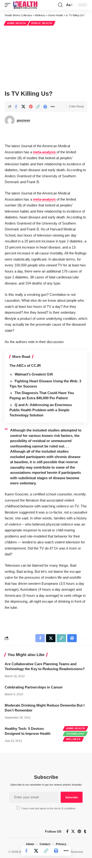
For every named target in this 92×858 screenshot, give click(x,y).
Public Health (41, 23)
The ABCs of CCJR (25, 366)
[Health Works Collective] (25, 5)
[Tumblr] (85, 831)
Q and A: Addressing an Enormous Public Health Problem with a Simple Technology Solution (40, 410)
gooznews (23, 120)
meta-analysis (45, 152)
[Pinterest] (79, 831)
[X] (73, 831)
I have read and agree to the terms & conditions (48, 808)
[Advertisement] (46, 57)
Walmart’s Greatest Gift (34, 374)
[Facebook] (67, 831)
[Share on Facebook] (16, 106)
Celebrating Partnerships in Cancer (34, 687)
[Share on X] (23, 106)
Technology (75, 733)
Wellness (73, 739)
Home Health (16, 23)
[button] (9, 5)
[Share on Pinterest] (30, 106)
